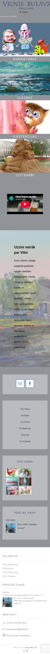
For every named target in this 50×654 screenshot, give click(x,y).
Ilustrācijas (25, 441)
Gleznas (25, 434)
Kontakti (25, 415)
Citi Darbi (25, 421)
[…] (42, 595)
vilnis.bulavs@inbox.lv (17, 629)
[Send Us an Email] (24, 650)
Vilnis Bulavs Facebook (17, 635)
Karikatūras (25, 428)
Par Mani (25, 409)
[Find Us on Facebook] (27, 650)
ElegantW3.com (31, 648)
